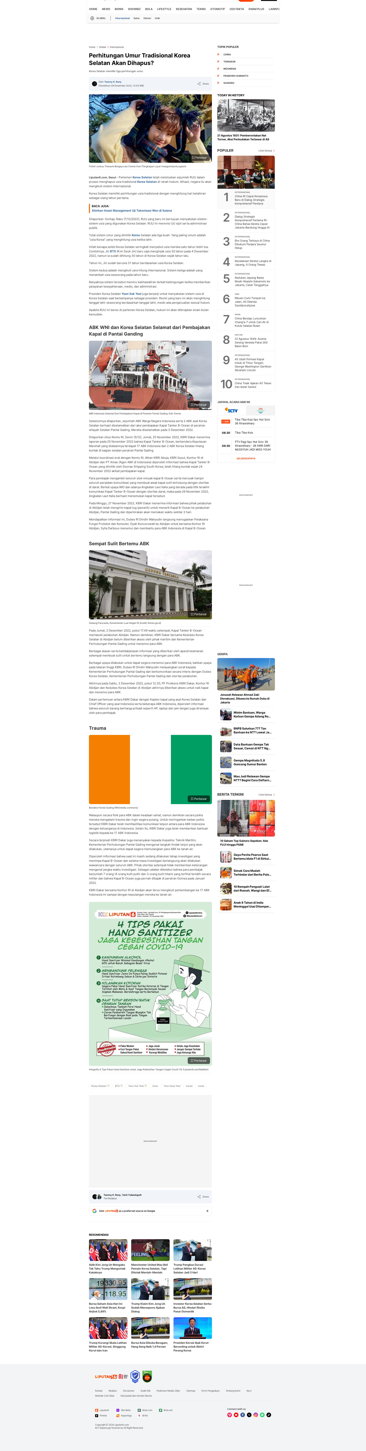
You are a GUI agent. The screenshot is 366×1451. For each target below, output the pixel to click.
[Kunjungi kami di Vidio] (229, 1415)
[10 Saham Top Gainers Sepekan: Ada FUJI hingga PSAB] (246, 818)
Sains (137, 18)
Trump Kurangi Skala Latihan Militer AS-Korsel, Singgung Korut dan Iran (108, 1346)
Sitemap (190, 1390)
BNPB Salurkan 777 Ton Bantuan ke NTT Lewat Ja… (253, 730)
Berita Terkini (230, 794)
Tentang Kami (233, 1390)
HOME (93, 9)
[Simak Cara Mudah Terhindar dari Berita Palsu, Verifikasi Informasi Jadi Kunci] (226, 872)
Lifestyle (164, 9)
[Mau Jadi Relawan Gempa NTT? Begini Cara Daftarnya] (226, 778)
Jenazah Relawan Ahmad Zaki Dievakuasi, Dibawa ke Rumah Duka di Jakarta (245, 698)
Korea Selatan (142, 177)
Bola (149, 9)
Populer (225, 150)
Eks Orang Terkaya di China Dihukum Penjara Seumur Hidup (252, 244)
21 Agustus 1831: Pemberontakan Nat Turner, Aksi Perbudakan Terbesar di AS (243, 137)
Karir (249, 1390)
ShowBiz (134, 9)
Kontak (98, 1390)
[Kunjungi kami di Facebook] (242, 1415)
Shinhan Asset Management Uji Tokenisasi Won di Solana (132, 210)
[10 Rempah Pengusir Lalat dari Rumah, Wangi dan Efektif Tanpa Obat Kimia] (226, 888)
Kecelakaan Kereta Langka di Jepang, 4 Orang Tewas (253, 262)
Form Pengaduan (210, 1390)
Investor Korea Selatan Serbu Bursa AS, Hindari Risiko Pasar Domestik (192, 1307)
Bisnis (119, 9)
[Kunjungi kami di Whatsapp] (262, 1415)
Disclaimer (128, 1390)
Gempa (222, 654)
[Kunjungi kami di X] (249, 1415)
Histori (147, 18)
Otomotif (217, 9)
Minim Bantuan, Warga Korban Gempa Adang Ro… (252, 714)
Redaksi (113, 1390)
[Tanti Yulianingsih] (99, 1197)
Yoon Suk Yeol (131, 294)
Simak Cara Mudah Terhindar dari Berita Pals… (252, 872)
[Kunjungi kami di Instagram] (255, 1415)
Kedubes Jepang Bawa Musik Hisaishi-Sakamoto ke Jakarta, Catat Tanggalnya (252, 281)
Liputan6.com (122, 1424)
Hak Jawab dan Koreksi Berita (136, 1395)
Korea (136, 235)
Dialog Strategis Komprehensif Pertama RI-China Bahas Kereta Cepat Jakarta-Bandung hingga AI (252, 222)
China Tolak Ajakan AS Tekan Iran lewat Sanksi (253, 384)
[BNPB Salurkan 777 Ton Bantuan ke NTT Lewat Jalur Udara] (226, 730)
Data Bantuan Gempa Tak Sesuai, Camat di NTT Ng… (252, 746)
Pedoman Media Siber (168, 1390)
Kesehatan (184, 9)
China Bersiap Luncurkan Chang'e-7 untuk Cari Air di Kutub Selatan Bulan (252, 322)
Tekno (201, 9)
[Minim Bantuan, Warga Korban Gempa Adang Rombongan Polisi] (226, 714)
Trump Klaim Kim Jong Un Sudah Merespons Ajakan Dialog (148, 1307)
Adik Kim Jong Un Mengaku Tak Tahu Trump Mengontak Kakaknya (107, 1268)
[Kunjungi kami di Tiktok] (268, 1415)
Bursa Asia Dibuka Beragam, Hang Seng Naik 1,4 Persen (149, 1344)
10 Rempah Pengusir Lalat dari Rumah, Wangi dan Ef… (252, 888)
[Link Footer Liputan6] (111, 1376)
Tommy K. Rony (112, 81)
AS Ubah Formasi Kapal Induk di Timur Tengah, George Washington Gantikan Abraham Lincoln (253, 364)
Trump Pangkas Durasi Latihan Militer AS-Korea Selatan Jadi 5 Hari (189, 1268)
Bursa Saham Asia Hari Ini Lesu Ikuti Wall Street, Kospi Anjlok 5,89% (107, 1307)
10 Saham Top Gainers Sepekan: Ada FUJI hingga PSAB (244, 842)
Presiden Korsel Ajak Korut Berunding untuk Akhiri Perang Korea (190, 1346)
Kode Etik (145, 1390)
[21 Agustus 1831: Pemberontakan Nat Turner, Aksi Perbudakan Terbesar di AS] (246, 115)
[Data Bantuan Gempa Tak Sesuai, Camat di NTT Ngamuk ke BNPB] (226, 746)
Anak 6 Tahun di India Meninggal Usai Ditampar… (252, 904)
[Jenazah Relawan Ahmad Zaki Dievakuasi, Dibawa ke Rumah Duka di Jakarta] (246, 674)
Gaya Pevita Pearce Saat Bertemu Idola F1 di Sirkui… (252, 856)
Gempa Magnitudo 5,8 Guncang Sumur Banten (250, 762)
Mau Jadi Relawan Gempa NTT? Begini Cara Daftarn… (252, 778)
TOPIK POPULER (228, 46)
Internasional (122, 18)
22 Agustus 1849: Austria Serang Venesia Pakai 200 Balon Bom (251, 342)
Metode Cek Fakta (104, 1395)
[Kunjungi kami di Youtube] (236, 1415)
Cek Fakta (237, 9)
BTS (113, 251)
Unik (157, 18)
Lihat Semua (265, 150)
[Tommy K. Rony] (94, 83)
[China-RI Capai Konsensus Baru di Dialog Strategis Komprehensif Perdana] (246, 172)
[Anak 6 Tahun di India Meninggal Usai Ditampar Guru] (226, 904)
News (106, 9)
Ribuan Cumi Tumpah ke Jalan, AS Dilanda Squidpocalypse (250, 301)
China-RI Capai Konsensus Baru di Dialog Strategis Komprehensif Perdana (251, 199)
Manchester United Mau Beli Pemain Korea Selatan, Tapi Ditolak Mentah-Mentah (149, 1268)
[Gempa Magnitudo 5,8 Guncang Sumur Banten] (226, 762)
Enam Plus (256, 9)
